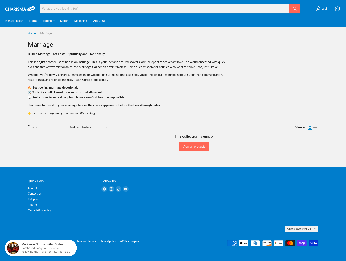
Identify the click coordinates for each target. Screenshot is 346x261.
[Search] (294, 8)
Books (48, 21)
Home (33, 21)
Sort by (74, 127)
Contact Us (35, 193)
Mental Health (14, 21)
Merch (64, 21)
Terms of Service (86, 241)
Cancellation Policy (39, 210)
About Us (99, 21)
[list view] (315, 127)
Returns (32, 205)
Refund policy (108, 241)
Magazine (80, 21)
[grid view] (310, 127)
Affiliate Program (130, 241)
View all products (194, 146)
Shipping (33, 199)
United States (299, 228)
